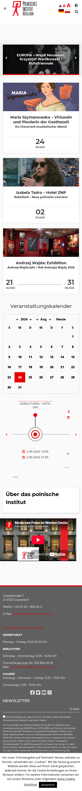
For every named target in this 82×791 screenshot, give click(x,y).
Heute (61, 319)
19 (41, 367)
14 (62, 357)
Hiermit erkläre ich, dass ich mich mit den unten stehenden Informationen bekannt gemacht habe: (37, 719)
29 (73, 377)
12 (41, 357)
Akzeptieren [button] (48, 784)
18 (30, 367)
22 (73, 367)
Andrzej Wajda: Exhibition (41, 263)
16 (9, 367)
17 (20, 367)
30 (9, 387)
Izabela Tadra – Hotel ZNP (41, 192)
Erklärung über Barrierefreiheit (23, 628)
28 (62, 377)
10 (20, 357)
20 (51, 367)
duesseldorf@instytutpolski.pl (32, 614)
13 (51, 357)
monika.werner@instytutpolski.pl (32, 667)
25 (30, 377)
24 (20, 377)
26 (41, 377)
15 (73, 357)
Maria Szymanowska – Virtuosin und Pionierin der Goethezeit (41, 119)
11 (30, 357)
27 (51, 377)
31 (20, 387)
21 (62, 367)
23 (9, 377)
